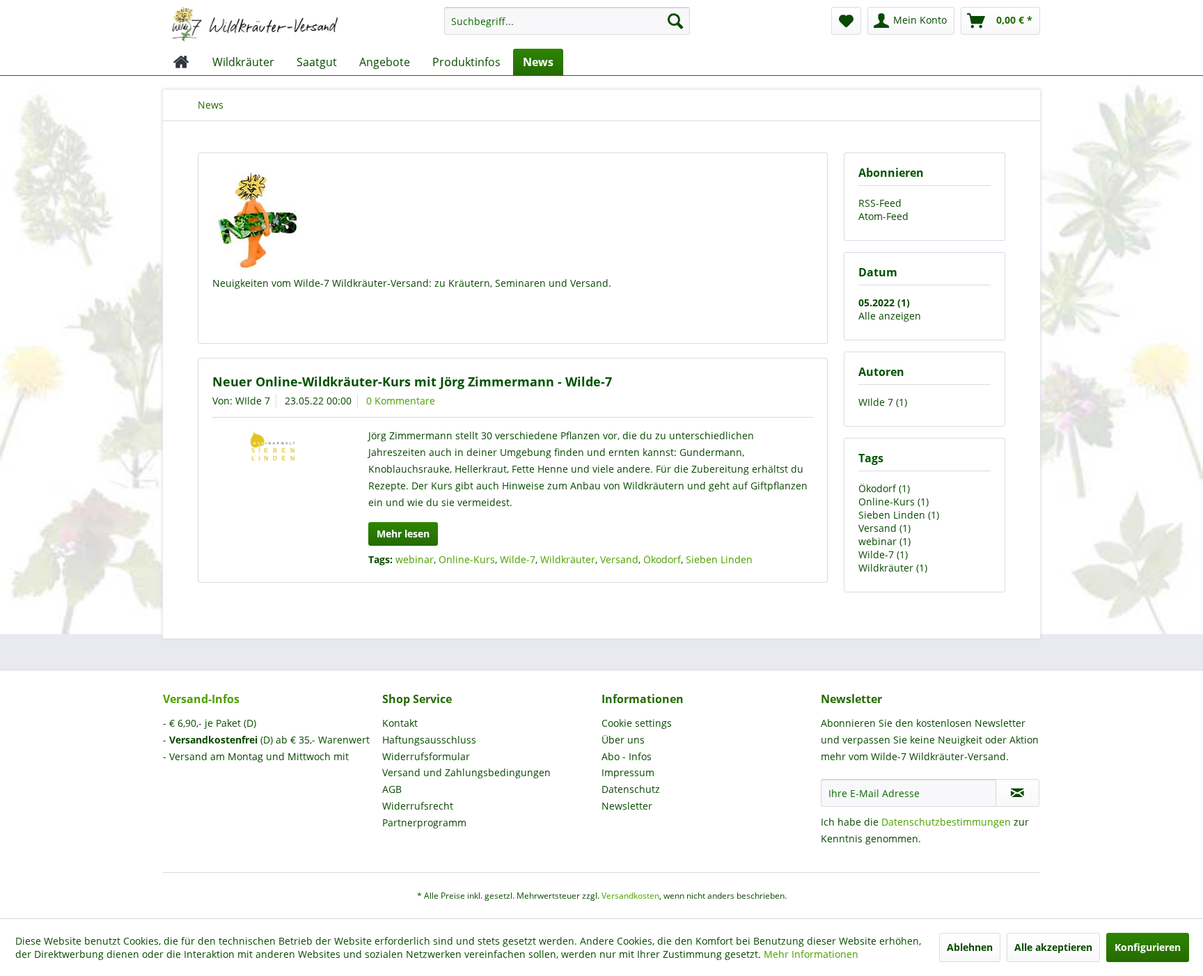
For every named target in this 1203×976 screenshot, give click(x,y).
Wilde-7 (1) (883, 554)
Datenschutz (631, 789)
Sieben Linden (719, 559)
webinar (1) (884, 541)
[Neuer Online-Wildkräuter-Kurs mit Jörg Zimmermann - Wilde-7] (272, 451)
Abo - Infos (627, 756)
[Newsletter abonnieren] (1017, 793)
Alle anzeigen (889, 315)
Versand (619, 559)
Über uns (623, 739)
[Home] (181, 62)
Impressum (628, 772)
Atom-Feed (883, 216)
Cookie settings (637, 723)
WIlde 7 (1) (882, 402)
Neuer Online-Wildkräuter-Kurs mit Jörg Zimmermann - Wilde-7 (412, 381)
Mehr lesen (403, 533)
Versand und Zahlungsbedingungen (466, 772)
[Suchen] (675, 21)
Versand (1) (884, 528)
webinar (414, 559)
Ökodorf (662, 559)
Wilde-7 (517, 559)
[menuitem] (567, 27)
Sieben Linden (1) (898, 514)
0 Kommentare (400, 400)
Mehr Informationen (811, 954)
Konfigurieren (1148, 947)
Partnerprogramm (424, 822)
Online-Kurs (467, 559)
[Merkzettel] (846, 21)
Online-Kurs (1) (893, 501)
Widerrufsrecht (417, 805)
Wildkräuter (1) (892, 567)
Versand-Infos (201, 699)
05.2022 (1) (884, 302)
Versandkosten (630, 896)
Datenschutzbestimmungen (946, 821)
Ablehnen (970, 947)
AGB (392, 789)
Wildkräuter (567, 559)
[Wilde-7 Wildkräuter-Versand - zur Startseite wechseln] (255, 24)
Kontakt (400, 723)
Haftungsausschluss (429, 739)
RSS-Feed (880, 203)
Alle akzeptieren (1053, 947)
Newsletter (627, 805)
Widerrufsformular (426, 756)
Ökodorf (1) (884, 488)
